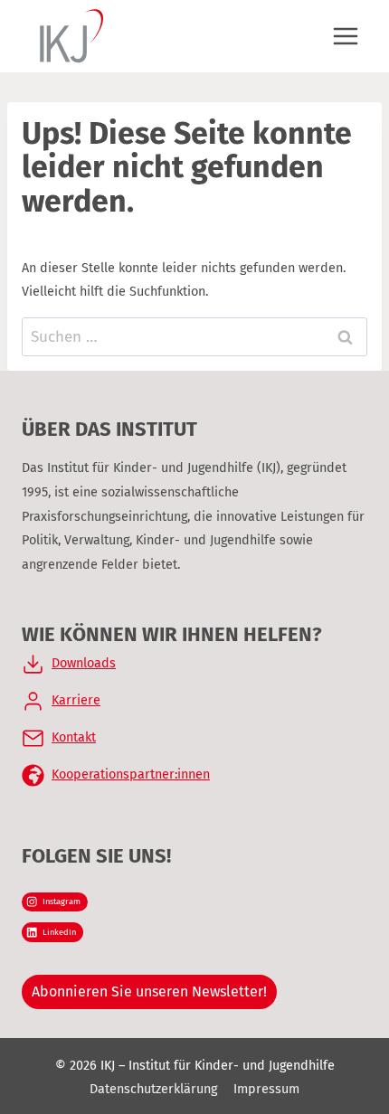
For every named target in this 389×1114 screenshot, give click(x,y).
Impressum (266, 1089)
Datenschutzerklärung (153, 1089)
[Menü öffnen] (345, 35)
